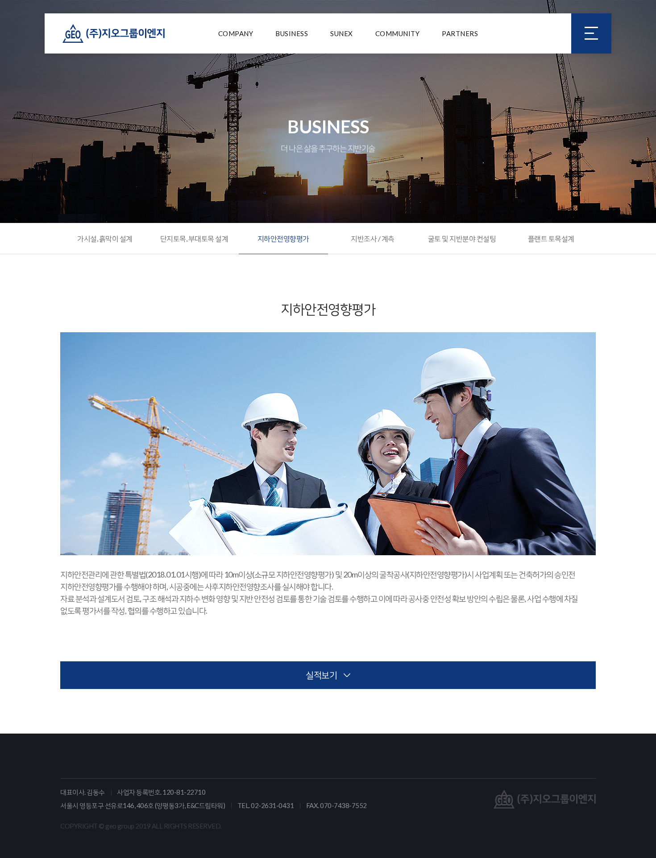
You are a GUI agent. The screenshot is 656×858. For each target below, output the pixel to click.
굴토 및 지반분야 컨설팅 (462, 238)
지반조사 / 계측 (372, 238)
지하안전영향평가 (283, 238)
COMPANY (235, 33)
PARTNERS (460, 33)
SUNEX (341, 33)
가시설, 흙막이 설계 (105, 238)
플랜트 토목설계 (551, 238)
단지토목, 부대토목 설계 (194, 238)
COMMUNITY (397, 33)
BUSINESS (291, 33)
